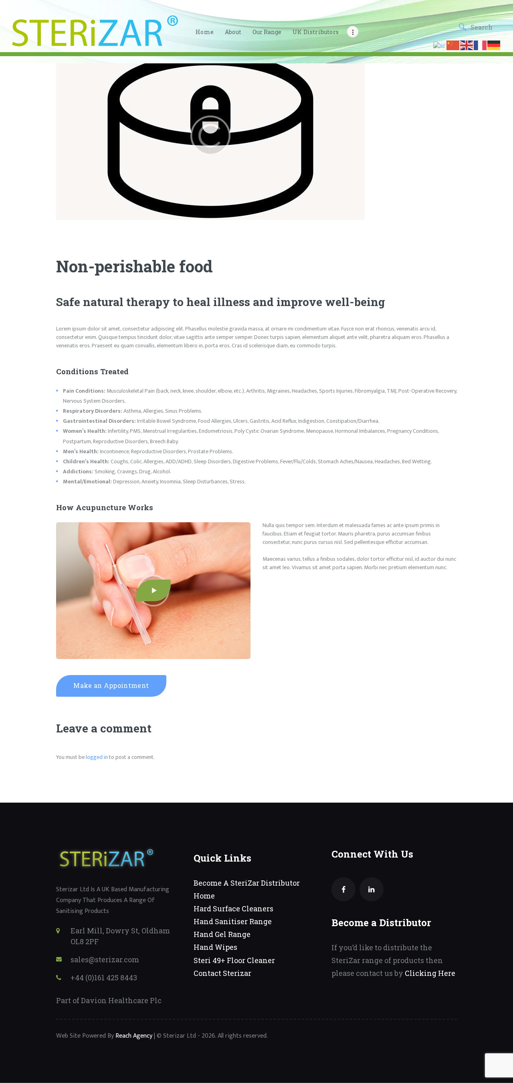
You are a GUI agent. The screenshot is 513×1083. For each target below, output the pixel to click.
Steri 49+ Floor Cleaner (234, 960)
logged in (97, 757)
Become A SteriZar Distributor (247, 883)
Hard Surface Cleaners (233, 908)
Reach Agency (133, 1035)
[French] (480, 45)
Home (204, 895)
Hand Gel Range (222, 934)
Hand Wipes (215, 947)
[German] (494, 45)
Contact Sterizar (222, 973)
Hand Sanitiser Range (233, 921)
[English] (467, 45)
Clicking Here (430, 973)
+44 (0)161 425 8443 (104, 977)
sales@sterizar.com (105, 959)
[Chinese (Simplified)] (453, 45)
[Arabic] (439, 45)
